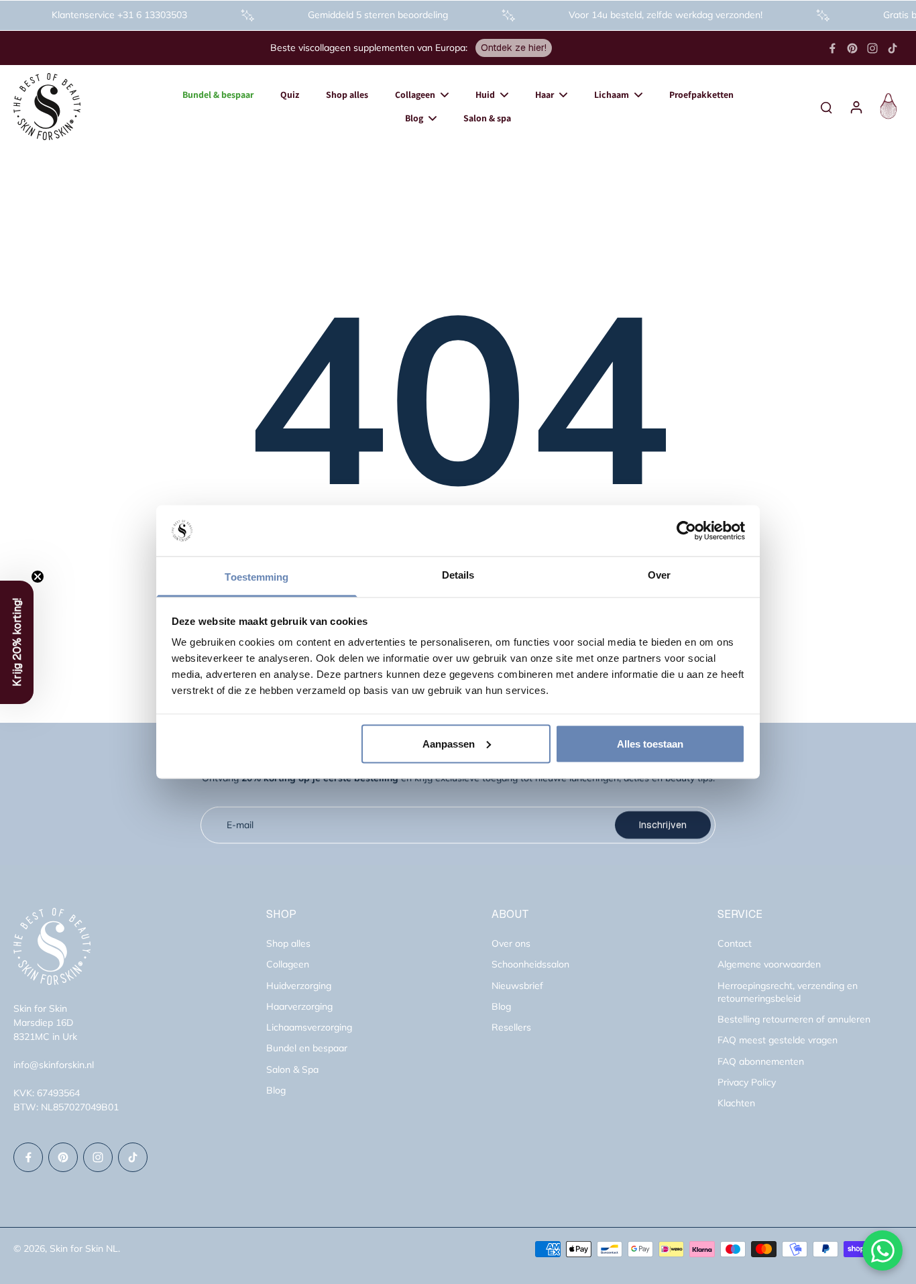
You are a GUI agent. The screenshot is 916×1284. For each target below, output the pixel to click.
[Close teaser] (37, 576)
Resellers (511, 1027)
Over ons (511, 943)
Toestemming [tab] (256, 577)
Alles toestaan (650, 743)
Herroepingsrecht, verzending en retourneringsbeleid (788, 992)
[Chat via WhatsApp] (882, 1250)
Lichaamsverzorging (309, 1027)
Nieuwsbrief (517, 986)
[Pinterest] (852, 48)
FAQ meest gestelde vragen (778, 1040)
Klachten (736, 1103)
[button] (17, 642)
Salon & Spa (292, 1069)
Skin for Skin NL (84, 1248)
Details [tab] (458, 575)
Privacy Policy (747, 1082)
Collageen (287, 964)
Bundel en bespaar (306, 1048)
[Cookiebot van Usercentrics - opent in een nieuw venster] (686, 531)
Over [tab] (659, 575)
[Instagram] (872, 48)
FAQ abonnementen (761, 1061)
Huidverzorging (298, 986)
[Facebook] (832, 48)
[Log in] (855, 106)
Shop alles (288, 943)
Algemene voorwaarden (769, 964)
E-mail (240, 825)
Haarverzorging (299, 1006)
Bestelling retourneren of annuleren (794, 1019)
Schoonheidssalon (530, 964)
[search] (826, 106)
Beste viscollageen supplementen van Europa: (368, 48)
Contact (735, 943)
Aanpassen (448, 743)
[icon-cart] (886, 106)
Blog (276, 1090)
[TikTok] (892, 48)
